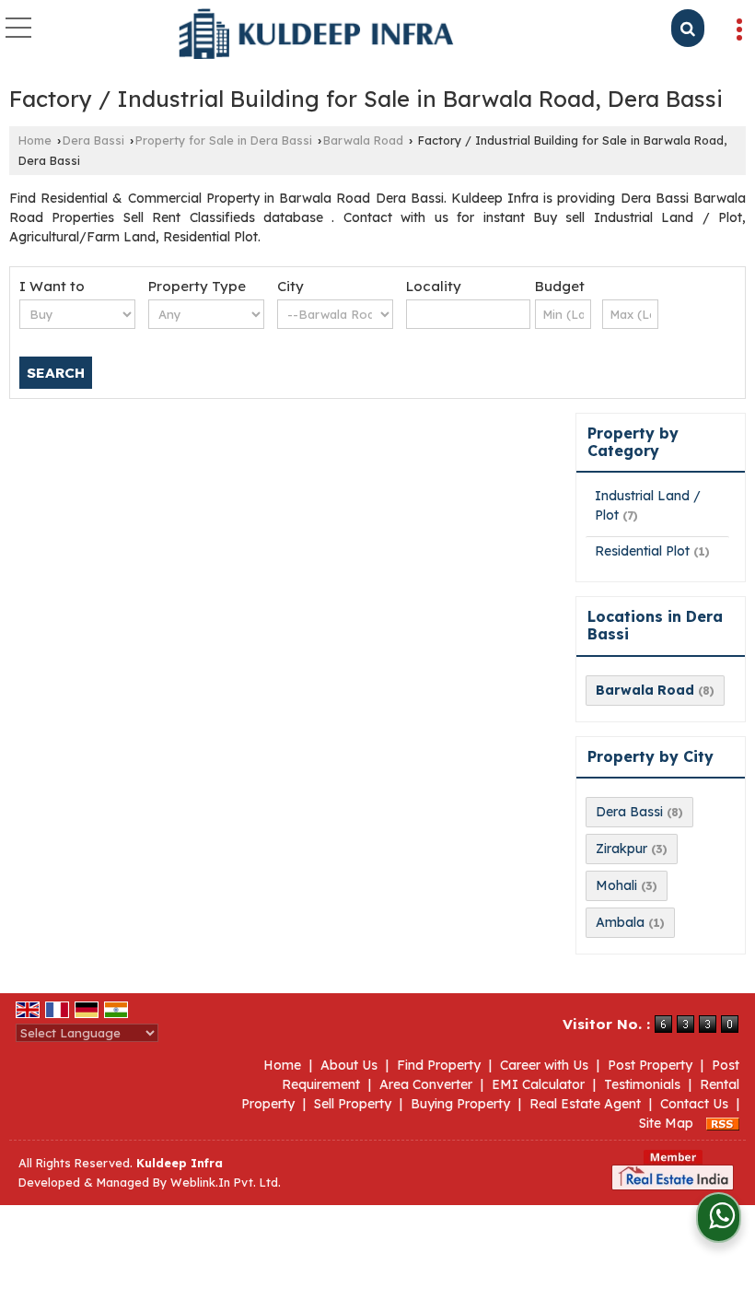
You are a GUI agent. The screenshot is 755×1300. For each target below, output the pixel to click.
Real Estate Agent (585, 1103)
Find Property (439, 1065)
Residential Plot (642, 551)
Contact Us (694, 1103)
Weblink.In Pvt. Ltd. (225, 1182)
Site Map (666, 1123)
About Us (349, 1065)
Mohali (616, 885)
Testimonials (642, 1084)
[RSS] (722, 1123)
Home (35, 140)
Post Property (650, 1065)
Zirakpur (621, 848)
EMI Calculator (538, 1084)
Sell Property (352, 1103)
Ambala (620, 922)
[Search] (687, 28)
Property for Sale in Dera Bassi (223, 140)
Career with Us (544, 1065)
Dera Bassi (93, 140)
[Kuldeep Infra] (317, 35)
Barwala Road (363, 140)
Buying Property (460, 1103)
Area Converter (425, 1084)
